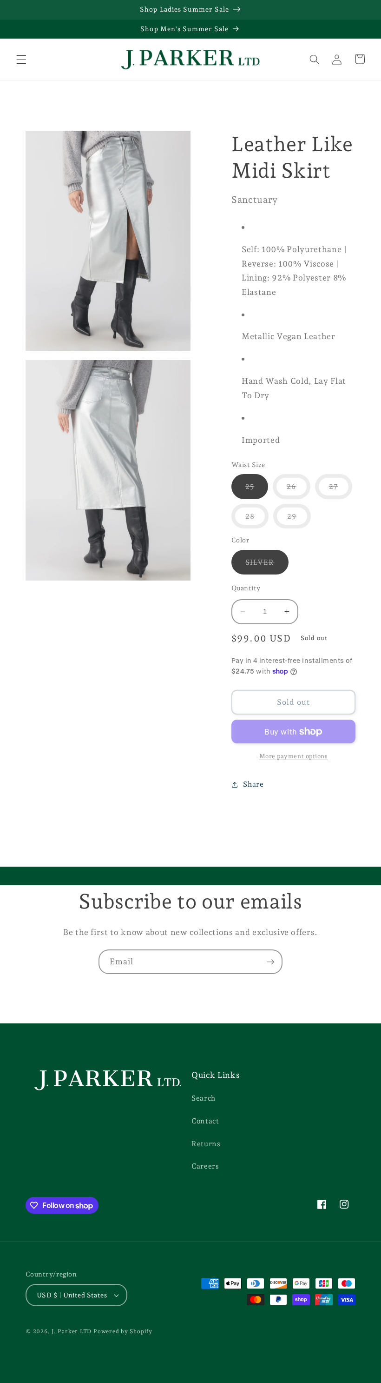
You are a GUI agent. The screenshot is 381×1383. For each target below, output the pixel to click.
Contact (205, 1120)
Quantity (246, 588)
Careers (205, 1166)
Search (203, 1098)
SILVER (267, 566)
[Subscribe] (270, 962)
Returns (206, 1143)
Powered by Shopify (122, 1331)
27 (340, 490)
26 (298, 490)
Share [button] (253, 784)
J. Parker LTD (72, 1331)
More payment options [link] (293, 756)
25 (256, 490)
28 (257, 519)
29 (298, 519)
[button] (21, 59)
